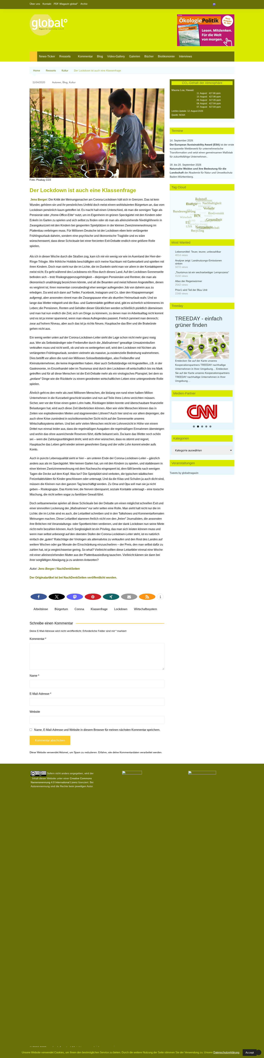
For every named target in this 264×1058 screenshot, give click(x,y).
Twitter (225, 4)
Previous (176, 411)
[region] (202, 412)
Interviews (185, 56)
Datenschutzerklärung (226, 1052)
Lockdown (120, 609)
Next (228, 411)
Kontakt (47, 3)
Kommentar (85, 56)
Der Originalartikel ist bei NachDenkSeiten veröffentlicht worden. (73, 577)
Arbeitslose (41, 609)
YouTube (231, 4)
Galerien (134, 56)
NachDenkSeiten (68, 568)
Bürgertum (61, 609)
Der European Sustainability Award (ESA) (195, 144)
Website (35, 711)
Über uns (35, 3)
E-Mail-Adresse (40, 693)
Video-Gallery (116, 56)
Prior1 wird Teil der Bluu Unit (191, 289)
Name (34, 675)
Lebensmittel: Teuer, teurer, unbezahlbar (198, 251)
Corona (79, 609)
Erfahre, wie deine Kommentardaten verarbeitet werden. (130, 752)
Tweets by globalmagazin (184, 472)
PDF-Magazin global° (66, 3)
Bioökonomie (166, 56)
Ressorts (65, 56)
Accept (250, 1052)
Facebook (219, 4)
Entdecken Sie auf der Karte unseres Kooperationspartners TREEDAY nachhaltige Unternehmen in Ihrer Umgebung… (200, 364)
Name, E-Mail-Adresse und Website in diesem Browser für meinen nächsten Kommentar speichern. (97, 729)
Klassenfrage (99, 609)
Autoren (56, 82)
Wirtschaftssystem (145, 609)
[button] (39, 597)
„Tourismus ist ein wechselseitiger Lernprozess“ (202, 272)
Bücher (149, 56)
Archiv (83, 3)
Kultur (72, 82)
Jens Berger (38, 199)
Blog (100, 56)
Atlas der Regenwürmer (188, 281)
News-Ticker (47, 56)
